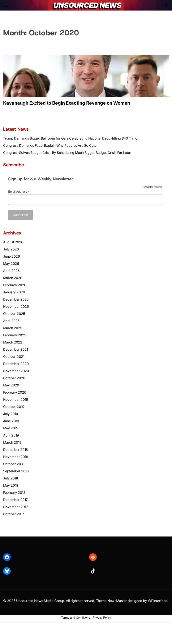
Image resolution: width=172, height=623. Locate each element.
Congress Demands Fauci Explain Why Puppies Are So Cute (49, 145)
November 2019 (15, 399)
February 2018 (14, 492)
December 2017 (15, 500)
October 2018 (13, 464)
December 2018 (15, 449)
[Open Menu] (6, 5)
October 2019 (13, 407)
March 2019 (12, 442)
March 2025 (12, 328)
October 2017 (13, 514)
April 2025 (11, 321)
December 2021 (15, 349)
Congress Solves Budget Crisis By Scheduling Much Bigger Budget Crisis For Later (67, 152)
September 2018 (16, 471)
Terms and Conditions (75, 617)
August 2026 (13, 242)
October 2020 (14, 378)
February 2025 (14, 335)
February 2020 (14, 392)
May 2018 (10, 485)
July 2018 (10, 478)
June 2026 (11, 256)
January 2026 (14, 292)
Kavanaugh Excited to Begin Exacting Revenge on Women (66, 103)
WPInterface (157, 601)
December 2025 (16, 299)
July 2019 (10, 414)
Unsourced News (87, 5)
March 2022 (12, 342)
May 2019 (10, 428)
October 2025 (14, 314)
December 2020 (16, 364)
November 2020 (16, 371)
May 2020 (11, 385)
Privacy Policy (102, 617)
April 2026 (11, 271)
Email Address (19, 192)
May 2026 (11, 263)
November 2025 (16, 306)
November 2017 (15, 507)
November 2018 (15, 457)
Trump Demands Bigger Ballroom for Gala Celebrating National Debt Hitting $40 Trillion (71, 138)
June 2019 (11, 421)
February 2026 (14, 285)
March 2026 (12, 278)
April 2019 (11, 435)
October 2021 (13, 356)
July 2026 (11, 249)
